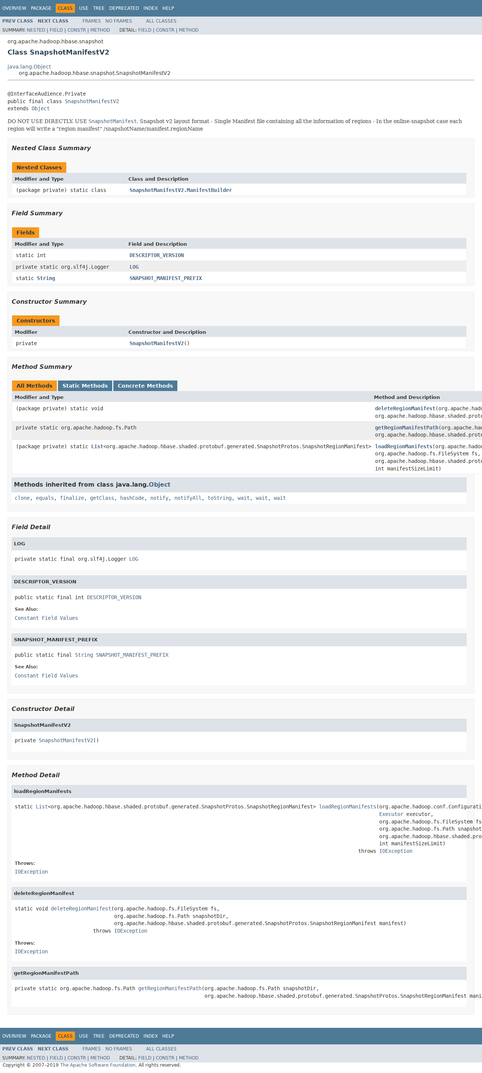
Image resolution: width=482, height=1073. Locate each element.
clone (22, 498)
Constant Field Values (46, 618)
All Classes (161, 21)
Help (168, 8)
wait (244, 498)
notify (159, 498)
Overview (14, 8)
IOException (395, 851)
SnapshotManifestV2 (92, 101)
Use (83, 8)
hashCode (132, 498)
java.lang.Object (29, 67)
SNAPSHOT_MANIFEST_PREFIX (166, 278)
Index (150, 8)
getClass (102, 498)
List (97, 446)
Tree (99, 8)
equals (45, 498)
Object (41, 108)
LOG (134, 267)
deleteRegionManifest (405, 408)
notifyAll (187, 498)
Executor (391, 814)
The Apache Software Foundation (98, 1065)
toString (219, 498)
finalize (72, 498)
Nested (36, 30)
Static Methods (85, 386)
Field (56, 30)
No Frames (118, 21)
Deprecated (124, 8)
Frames (91, 21)
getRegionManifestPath (406, 428)
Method (100, 30)
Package (41, 8)
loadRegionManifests (403, 446)
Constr (76, 30)
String (46, 278)
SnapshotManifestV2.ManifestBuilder (181, 190)
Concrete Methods (145, 386)
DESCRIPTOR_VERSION (157, 255)
